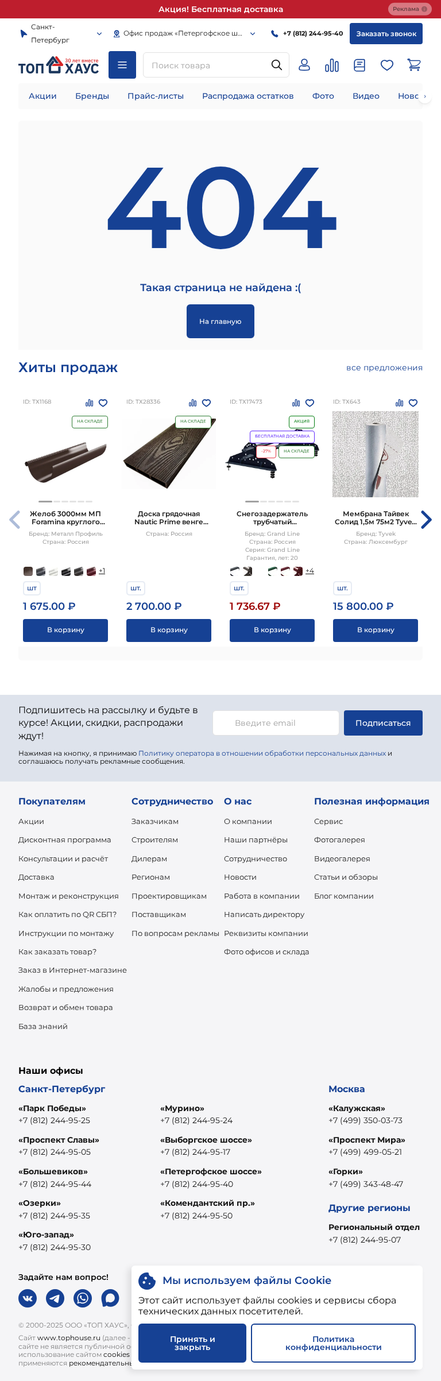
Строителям (154, 839)
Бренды (92, 96)
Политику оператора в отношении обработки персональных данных (262, 753)
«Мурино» (182, 1108)
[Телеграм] (55, 1298)
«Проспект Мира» (366, 1140)
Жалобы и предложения (66, 988)
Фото (323, 96)
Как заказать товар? (57, 951)
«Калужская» (356, 1108)
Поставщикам (158, 914)
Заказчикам (155, 821)
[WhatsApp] (83, 1298)
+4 (309, 570)
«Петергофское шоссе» (211, 1171)
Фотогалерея (339, 839)
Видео (366, 96)
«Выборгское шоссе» (206, 1140)
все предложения (384, 367)
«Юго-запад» (46, 1234)
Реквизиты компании (266, 933)
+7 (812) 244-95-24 (196, 1120)
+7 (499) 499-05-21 (365, 1152)
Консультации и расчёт (63, 858)
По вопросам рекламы (175, 933)
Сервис (328, 821)
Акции (43, 96)
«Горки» (345, 1171)
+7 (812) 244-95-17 (195, 1152)
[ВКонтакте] (27, 1298)
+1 (102, 570)
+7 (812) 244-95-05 (54, 1152)
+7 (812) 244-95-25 (54, 1120)
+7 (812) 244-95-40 (196, 1184)
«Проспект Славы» (58, 1140)
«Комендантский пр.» (207, 1203)
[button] (45, 501)
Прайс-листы (155, 96)
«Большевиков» (53, 1171)
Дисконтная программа (64, 839)
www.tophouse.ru (68, 1337)
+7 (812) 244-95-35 (54, 1215)
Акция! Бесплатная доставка (220, 9)
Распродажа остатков (248, 96)
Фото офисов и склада (267, 951)
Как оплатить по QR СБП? (67, 914)
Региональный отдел (374, 1227)
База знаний (43, 1026)
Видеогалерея (342, 858)
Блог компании (344, 895)
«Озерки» (39, 1203)
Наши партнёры (256, 839)
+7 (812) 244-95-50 (196, 1215)
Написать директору (264, 914)
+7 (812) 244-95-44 (54, 1184)
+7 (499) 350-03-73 (365, 1120)
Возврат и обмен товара (65, 1007)
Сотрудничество (255, 858)
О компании (248, 821)
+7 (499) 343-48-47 (365, 1184)
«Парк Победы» (52, 1108)
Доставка (36, 876)
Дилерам (149, 858)
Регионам (150, 876)
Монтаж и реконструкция (68, 895)
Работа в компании (262, 895)
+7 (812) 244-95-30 (54, 1247)
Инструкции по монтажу (66, 933)
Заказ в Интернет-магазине (72, 969)
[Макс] (110, 1298)
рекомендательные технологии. (126, 1363)
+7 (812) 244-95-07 (364, 1240)
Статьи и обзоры (346, 876)
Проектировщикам (169, 895)
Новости (240, 876)
